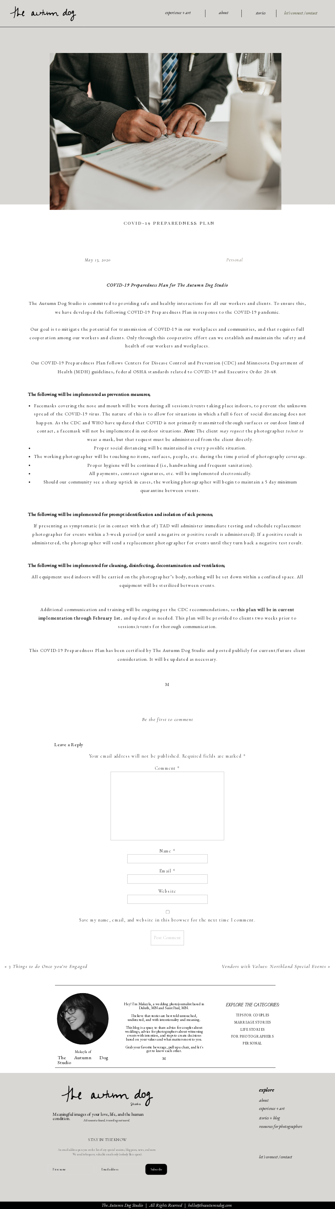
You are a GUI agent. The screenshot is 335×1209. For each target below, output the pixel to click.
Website (167, 891)
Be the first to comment (167, 719)
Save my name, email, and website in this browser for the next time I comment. (167, 920)
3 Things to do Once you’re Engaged (48, 966)
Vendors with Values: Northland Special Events (274, 966)
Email (167, 871)
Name (167, 851)
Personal (234, 260)
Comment (167, 768)
